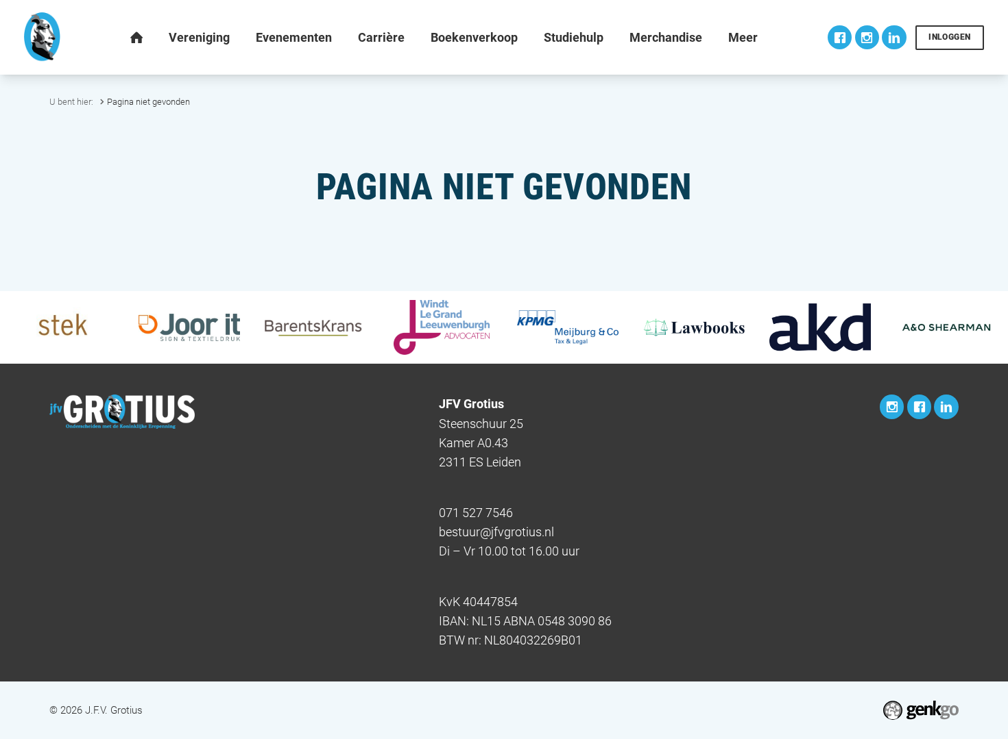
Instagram (867, 37)
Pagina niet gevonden (148, 102)
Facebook (840, 37)
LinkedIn (894, 37)
